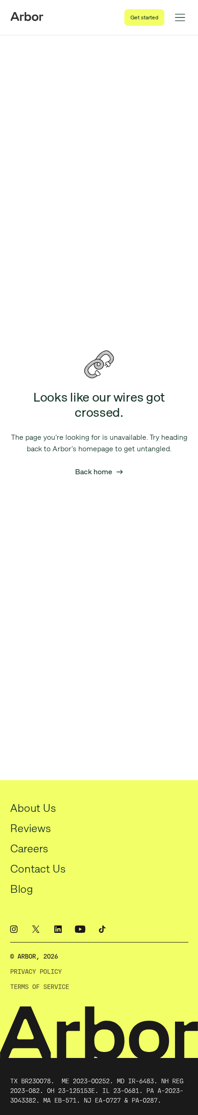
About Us (33, 808)
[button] (180, 17)
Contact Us (38, 869)
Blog (21, 889)
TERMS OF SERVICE (39, 987)
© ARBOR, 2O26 (34, 956)
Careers (29, 848)
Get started (144, 17)
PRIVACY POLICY (36, 972)
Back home (99, 472)
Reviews (30, 828)
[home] (27, 17)
